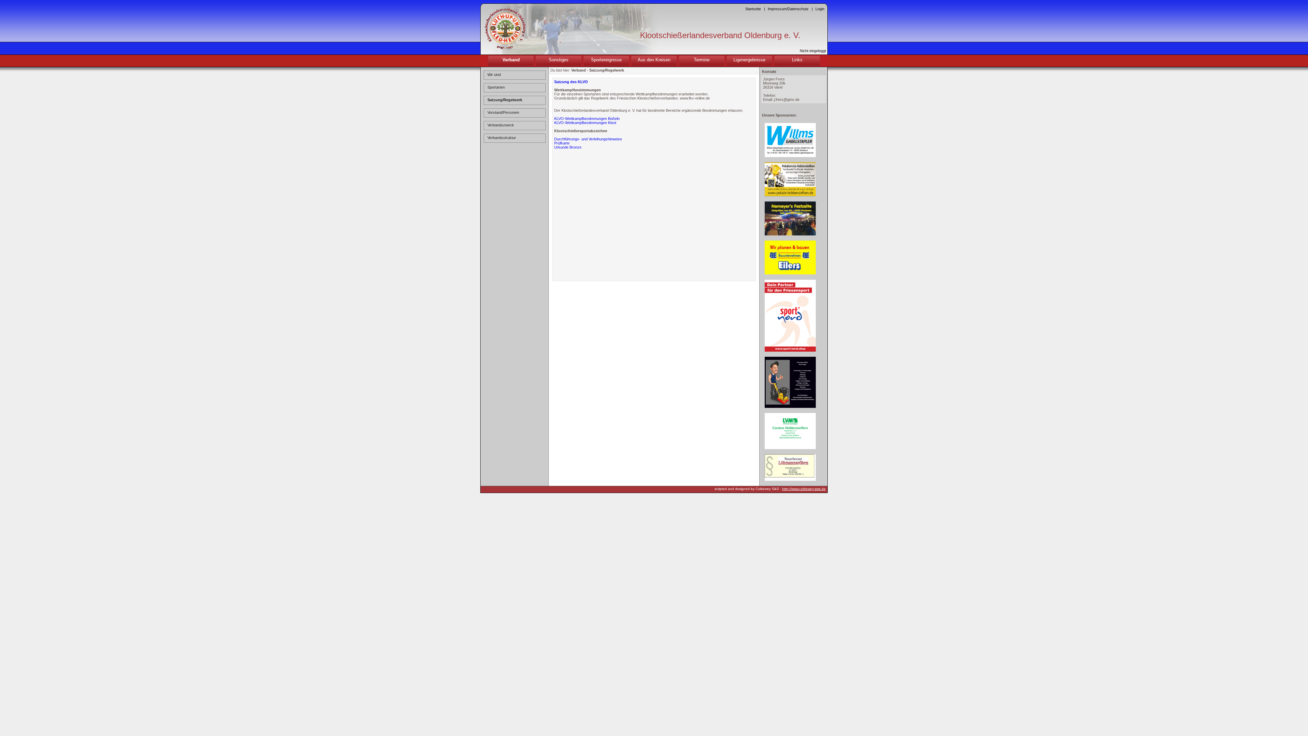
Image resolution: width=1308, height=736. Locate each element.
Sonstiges (559, 59)
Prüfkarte (562, 143)
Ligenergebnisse (749, 59)
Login (819, 9)
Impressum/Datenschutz (788, 9)
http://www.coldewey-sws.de (804, 489)
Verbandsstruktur (501, 138)
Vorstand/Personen (503, 112)
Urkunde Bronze (567, 147)
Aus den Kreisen (654, 59)
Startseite (753, 9)
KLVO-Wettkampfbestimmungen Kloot (585, 123)
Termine (702, 59)
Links (797, 59)
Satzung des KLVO (571, 82)
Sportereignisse (606, 59)
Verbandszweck (500, 125)
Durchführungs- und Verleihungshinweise (588, 139)
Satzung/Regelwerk (504, 100)
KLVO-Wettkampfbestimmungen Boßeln (587, 119)
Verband (511, 59)
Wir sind (494, 75)
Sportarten (496, 87)
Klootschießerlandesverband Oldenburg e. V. (720, 35)
